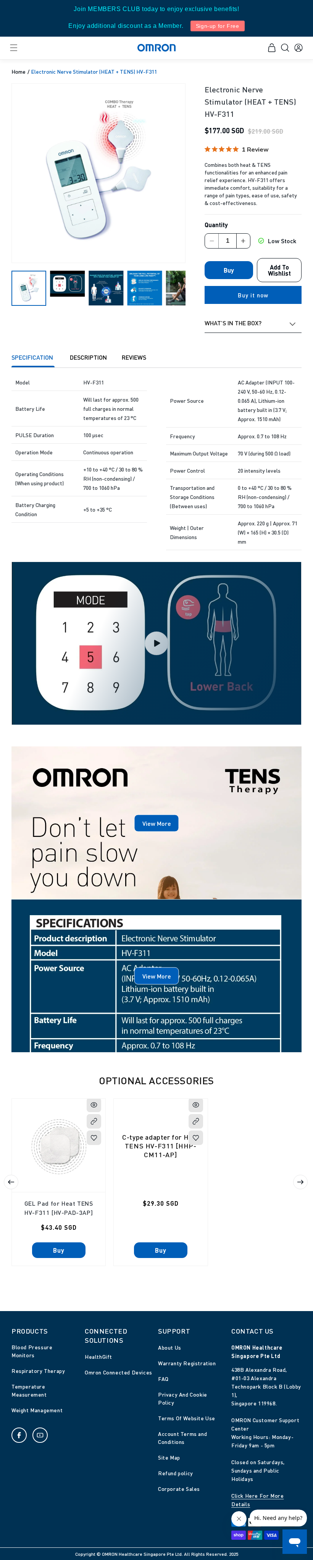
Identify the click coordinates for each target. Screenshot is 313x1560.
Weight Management (37, 1410)
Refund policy (175, 1473)
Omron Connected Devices (118, 1372)
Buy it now (253, 295)
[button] (13, 47)
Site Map (169, 1457)
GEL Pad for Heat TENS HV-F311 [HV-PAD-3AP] (58, 1208)
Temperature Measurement (29, 1390)
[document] (98, 173)
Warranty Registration (187, 1363)
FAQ (163, 1378)
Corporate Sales (179, 1488)
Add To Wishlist (279, 270)
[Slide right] (300, 1182)
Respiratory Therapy (38, 1370)
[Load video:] (156, 643)
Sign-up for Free (217, 26)
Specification (33, 357)
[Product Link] (94, 1121)
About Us (169, 1347)
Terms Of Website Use (186, 1418)
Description (88, 357)
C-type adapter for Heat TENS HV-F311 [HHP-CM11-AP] (161, 1145)
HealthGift (98, 1356)
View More (156, 823)
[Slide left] (11, 1182)
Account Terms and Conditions (182, 1437)
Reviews (134, 357)
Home (18, 71)
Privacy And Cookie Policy (182, 1398)
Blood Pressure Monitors (31, 1351)
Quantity (216, 224)
